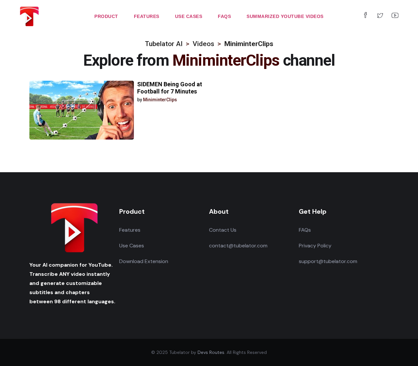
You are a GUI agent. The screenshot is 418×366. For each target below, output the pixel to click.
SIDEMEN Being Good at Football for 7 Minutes (169, 88)
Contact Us (222, 229)
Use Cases (131, 245)
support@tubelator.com (328, 261)
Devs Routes (211, 352)
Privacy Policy (315, 245)
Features (129, 229)
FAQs (305, 229)
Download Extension (143, 261)
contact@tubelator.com (238, 245)
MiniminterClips (160, 99)
